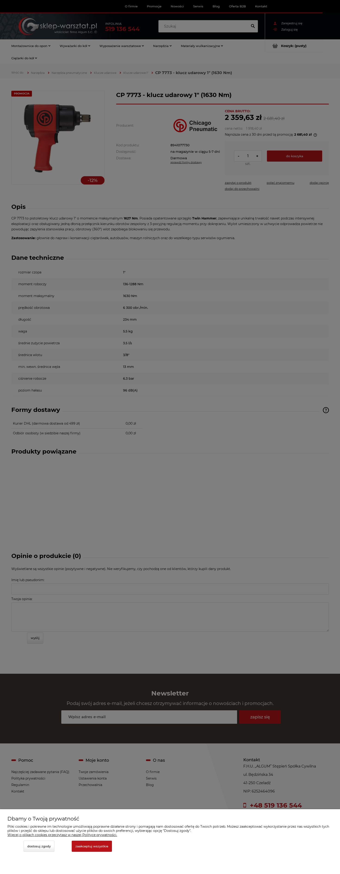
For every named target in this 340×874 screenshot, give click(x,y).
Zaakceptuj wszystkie (91, 846)
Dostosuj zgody (39, 846)
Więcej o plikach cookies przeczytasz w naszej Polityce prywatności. (62, 835)
